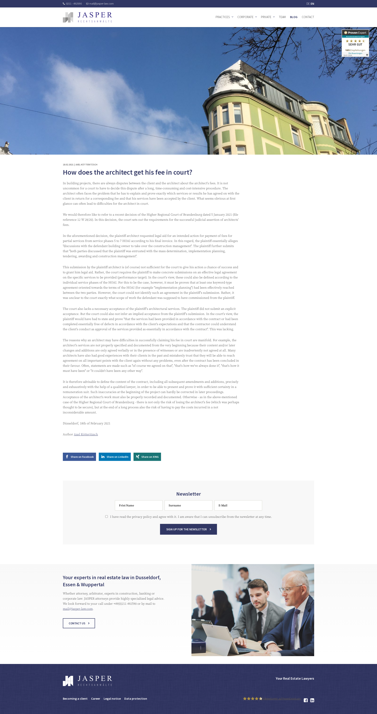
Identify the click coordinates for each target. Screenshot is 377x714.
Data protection (135, 698)
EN (312, 3)
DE (308, 3)
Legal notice (112, 698)
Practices (223, 17)
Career (95, 698)
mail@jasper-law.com (101, 3)
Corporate (245, 17)
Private (266, 17)
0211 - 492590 (74, 3)
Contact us (77, 623)
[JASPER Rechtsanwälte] (87, 17)
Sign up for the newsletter (186, 529)
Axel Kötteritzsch (86, 434)
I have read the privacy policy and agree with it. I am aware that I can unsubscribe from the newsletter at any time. (190, 517)
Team (282, 17)
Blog (293, 17)
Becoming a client (75, 698)
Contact (308, 17)
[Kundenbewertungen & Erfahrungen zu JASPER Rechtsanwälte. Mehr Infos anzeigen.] (355, 43)
